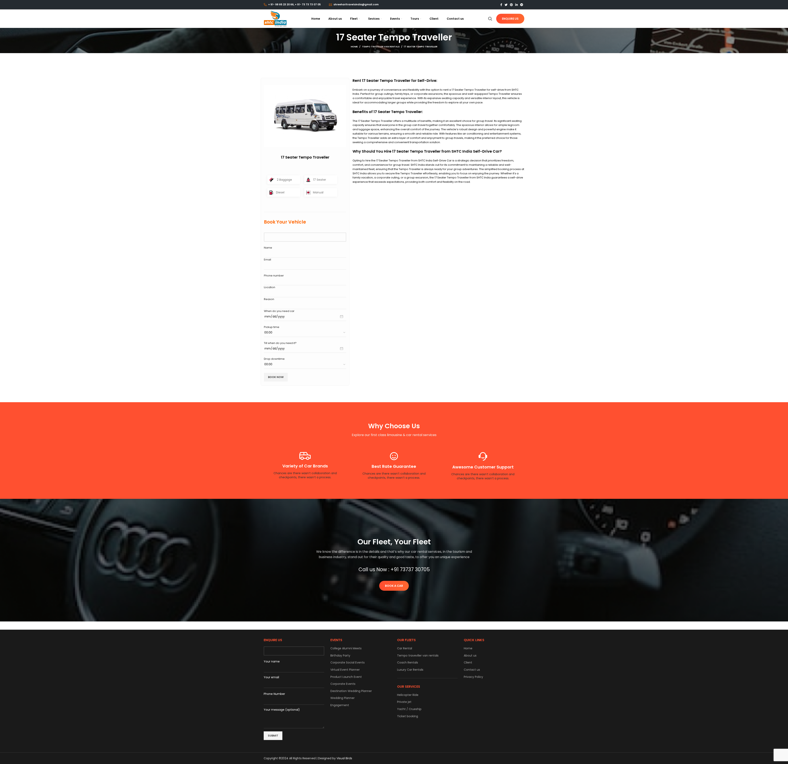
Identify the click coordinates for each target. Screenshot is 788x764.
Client (468, 663)
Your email (271, 677)
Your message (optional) (282, 710)
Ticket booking (407, 716)
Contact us (472, 670)
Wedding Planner (342, 698)
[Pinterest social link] (511, 4)
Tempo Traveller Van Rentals (381, 46)
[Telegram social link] (521, 4)
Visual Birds (344, 758)
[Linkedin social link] (516, 4)
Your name (272, 662)
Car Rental (404, 648)
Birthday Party (340, 656)
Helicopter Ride (407, 695)
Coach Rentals (407, 663)
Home (354, 46)
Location (269, 287)
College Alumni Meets (346, 648)
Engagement (339, 705)
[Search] (490, 19)
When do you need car (279, 311)
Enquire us (510, 19)
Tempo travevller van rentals (418, 656)
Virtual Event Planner (345, 670)
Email (267, 260)
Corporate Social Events (347, 663)
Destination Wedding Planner (351, 691)
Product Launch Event (346, 677)
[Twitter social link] (506, 4)
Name (268, 248)
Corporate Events (342, 684)
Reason (269, 299)
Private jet (404, 702)
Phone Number (274, 694)
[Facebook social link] (501, 4)
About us (470, 656)
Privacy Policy (473, 677)
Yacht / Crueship (409, 709)
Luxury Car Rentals (410, 670)
